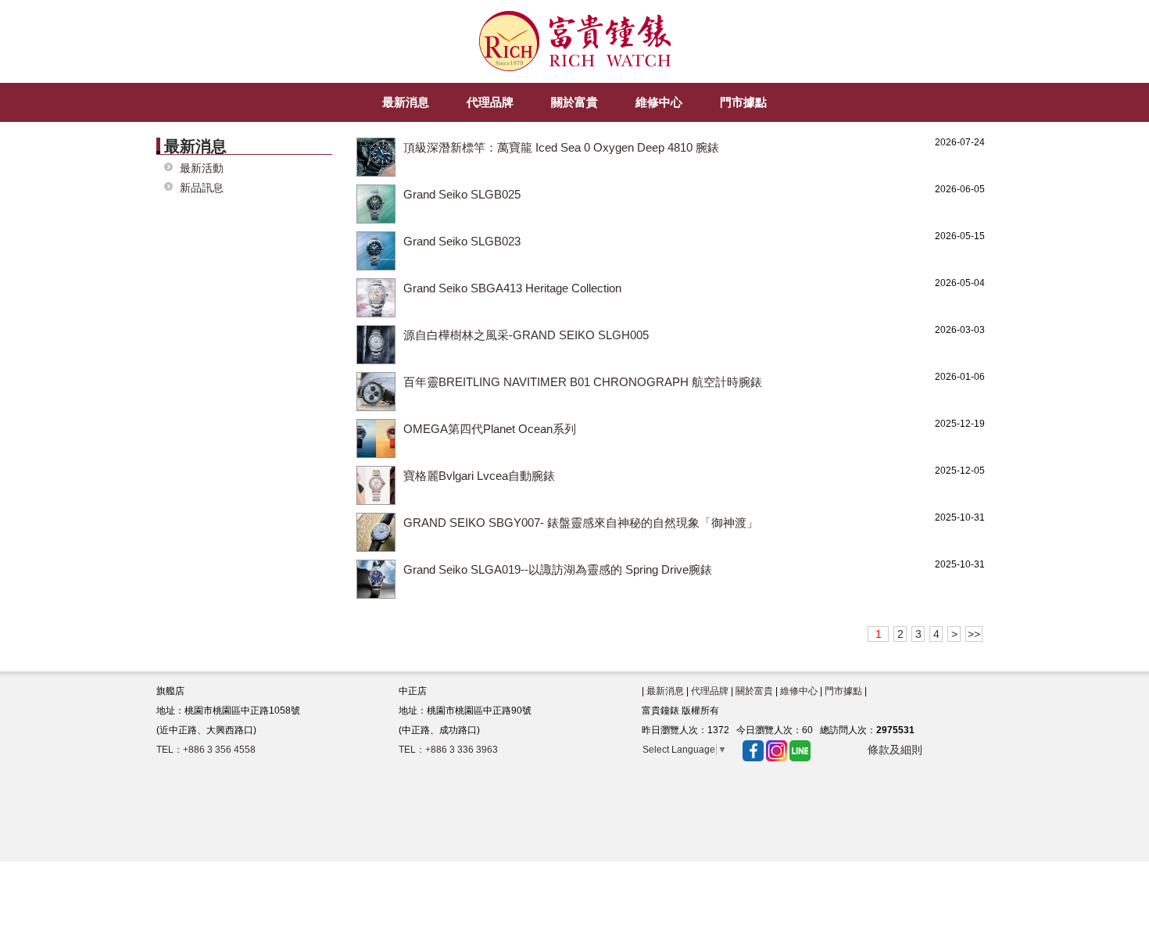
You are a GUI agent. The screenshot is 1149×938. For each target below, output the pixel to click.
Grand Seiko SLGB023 (462, 241)
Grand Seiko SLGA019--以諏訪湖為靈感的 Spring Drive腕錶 (557, 569)
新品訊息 (202, 188)
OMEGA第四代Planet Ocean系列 (489, 428)
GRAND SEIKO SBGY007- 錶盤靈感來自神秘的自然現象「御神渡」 (580, 522)
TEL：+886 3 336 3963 (448, 749)
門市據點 (843, 691)
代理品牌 (709, 691)
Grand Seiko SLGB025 (462, 194)
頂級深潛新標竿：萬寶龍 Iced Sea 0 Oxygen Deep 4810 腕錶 (561, 147)
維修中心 (799, 691)
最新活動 (202, 168)
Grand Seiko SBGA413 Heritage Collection (512, 288)
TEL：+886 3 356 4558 (206, 749)
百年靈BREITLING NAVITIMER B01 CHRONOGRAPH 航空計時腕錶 (582, 381)
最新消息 (665, 691)
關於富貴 (754, 691)
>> (974, 634)
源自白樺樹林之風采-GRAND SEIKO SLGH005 (526, 335)
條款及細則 (895, 749)
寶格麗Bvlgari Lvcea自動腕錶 (479, 475)
